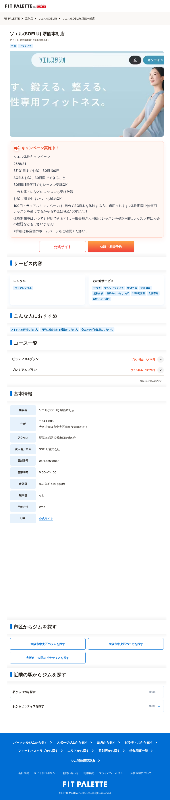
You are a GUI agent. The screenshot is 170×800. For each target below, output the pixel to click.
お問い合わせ (71, 773)
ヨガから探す (106, 742)
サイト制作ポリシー (46, 773)
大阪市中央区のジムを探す (48, 644)
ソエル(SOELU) (47, 18)
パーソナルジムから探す (30, 742)
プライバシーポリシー (112, 773)
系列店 (29, 18)
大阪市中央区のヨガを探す (126, 644)
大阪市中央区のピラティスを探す (47, 657)
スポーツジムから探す (72, 742)
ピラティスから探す (139, 742)
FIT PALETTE (12, 18)
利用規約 (88, 773)
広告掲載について (141, 773)
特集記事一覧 (138, 750)
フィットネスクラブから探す (38, 750)
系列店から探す (109, 750)
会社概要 (23, 773)
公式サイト (62, 246)
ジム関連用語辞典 (83, 760)
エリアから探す (78, 750)
